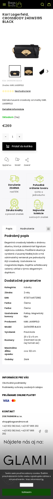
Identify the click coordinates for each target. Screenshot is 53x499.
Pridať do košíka (22, 146)
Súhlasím (27, 492)
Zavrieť (45, 170)
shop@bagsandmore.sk (15, 421)
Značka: (13, 85)
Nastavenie (26, 484)
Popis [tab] (9, 228)
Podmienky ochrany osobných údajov (22, 387)
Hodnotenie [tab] (27, 228)
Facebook (40, 431)
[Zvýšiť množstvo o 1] (19, 136)
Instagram (46, 431)
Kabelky (28, 287)
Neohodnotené (23, 91)
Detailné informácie (13, 109)
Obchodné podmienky (14, 382)
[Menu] (4, 4)
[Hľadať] (42, 4)
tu (43, 479)
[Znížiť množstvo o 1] (5, 136)
